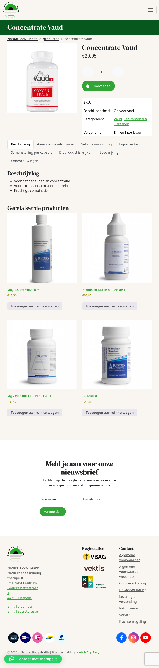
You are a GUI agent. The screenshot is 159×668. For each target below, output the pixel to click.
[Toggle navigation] (151, 10)
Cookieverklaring (132, 583)
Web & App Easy (88, 652)
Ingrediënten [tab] (129, 144)
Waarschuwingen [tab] (24, 160)
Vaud (118, 119)
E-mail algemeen (20, 606)
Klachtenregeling (132, 621)
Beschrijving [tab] (20, 144)
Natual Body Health (22, 39)
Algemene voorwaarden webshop (129, 571)
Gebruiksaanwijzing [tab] (96, 144)
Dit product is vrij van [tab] (76, 152)
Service (124, 615)
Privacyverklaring (132, 590)
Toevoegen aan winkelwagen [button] (35, 306)
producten (51, 39)
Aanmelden (53, 511)
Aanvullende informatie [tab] (55, 144)
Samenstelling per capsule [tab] (31, 152)
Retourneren (129, 608)
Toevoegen (102, 86)
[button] (33, 659)
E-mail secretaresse (22, 611)
